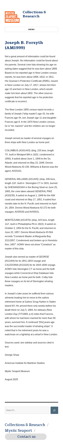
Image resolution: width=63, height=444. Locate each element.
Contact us (26, 437)
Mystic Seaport (18, 430)
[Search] (54, 410)
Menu (31, 29)
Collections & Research (34, 14)
